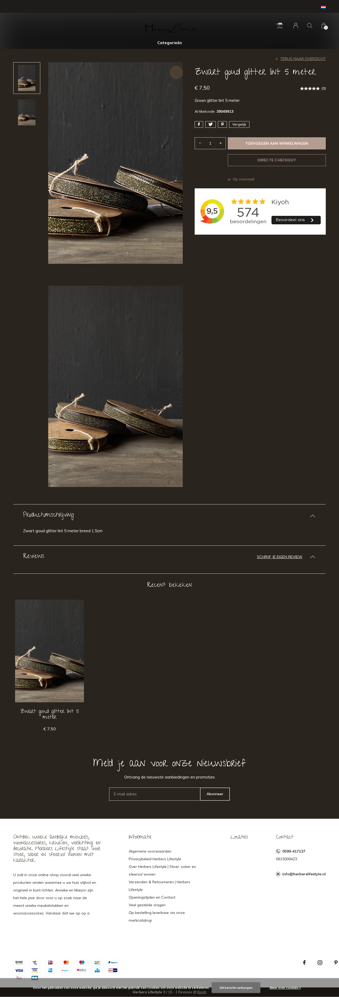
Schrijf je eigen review (279, 556)
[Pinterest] (336, 963)
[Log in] (295, 25)
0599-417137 (293, 851)
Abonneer (215, 793)
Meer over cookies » (285, 988)
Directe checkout (276, 160)
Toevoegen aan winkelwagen (277, 143)
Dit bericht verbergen (236, 988)
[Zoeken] (309, 25)
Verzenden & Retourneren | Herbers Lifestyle (159, 886)
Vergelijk (239, 124)
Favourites (176, 72)
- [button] (200, 143)
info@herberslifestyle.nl (304, 874)
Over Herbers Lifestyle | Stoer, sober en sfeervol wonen (162, 870)
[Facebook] (304, 963)
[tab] (169, 515)
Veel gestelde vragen (147, 905)
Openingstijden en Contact (152, 897)
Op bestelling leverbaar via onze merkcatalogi (157, 916)
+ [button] (220, 143)
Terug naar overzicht (303, 58)
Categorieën (169, 42)
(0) (323, 88)
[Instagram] (320, 963)
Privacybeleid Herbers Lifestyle (155, 859)
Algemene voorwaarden (150, 851)
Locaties (239, 837)
